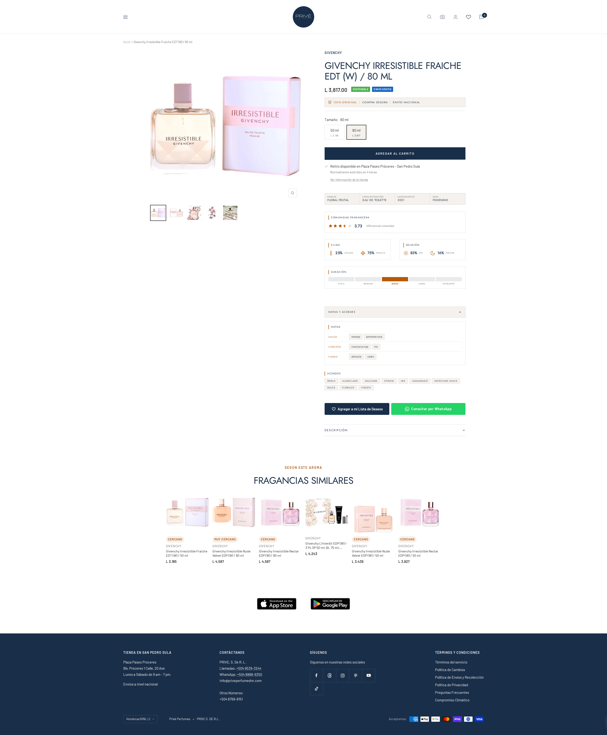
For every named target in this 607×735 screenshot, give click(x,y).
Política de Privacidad (451, 685)
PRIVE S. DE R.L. (208, 719)
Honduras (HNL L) (138, 719)
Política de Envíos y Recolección (459, 677)
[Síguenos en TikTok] (316, 688)
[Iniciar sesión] (455, 17)
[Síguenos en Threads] (329, 675)
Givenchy (333, 53)
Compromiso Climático (452, 700)
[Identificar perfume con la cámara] (442, 17)
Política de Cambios (450, 670)
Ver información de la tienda (349, 180)
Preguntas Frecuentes (452, 692)
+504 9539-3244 (248, 668)
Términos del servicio (451, 662)
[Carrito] (481, 17)
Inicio (126, 42)
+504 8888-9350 (249, 674)
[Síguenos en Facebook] (316, 675)
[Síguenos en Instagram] (342, 675)
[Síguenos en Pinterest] (355, 675)
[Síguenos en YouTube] (368, 675)
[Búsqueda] (429, 17)
